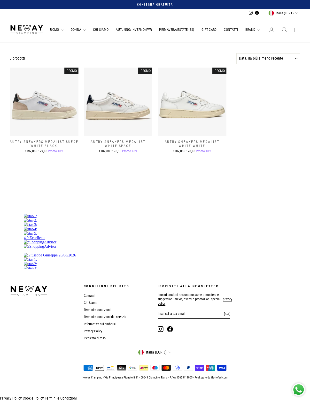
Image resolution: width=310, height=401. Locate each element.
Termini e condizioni (97, 310)
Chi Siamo (101, 29)
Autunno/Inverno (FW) (134, 29)
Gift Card (209, 29)
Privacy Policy (93, 331)
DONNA (76, 29)
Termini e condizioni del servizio (105, 317)
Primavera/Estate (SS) (176, 29)
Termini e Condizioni (61, 398)
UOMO (55, 29)
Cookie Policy (33, 398)
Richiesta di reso (95, 338)
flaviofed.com (219, 377)
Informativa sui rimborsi (100, 324)
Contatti (231, 29)
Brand (250, 29)
